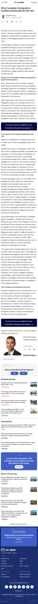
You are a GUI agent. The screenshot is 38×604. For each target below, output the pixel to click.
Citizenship (5, 415)
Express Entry (5, 387)
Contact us (18, 591)
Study (21, 561)
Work (3, 429)
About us (3, 574)
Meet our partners (25, 574)
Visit (21, 563)
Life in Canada (24, 566)
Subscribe (34, 2)
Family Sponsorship (7, 566)
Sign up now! (19, 542)
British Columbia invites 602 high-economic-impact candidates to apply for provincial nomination (13, 502)
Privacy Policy (33, 601)
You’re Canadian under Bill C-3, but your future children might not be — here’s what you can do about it (13, 411)
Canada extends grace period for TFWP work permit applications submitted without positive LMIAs (18, 426)
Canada (3, 561)
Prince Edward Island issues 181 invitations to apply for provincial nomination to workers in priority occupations (18, 444)
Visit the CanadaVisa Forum (19, 583)
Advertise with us (25, 577)
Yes (14, 373)
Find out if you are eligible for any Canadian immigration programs (18, 126)
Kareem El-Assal (10, 15)
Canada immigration (8, 359)
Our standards (5, 577)
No (23, 373)
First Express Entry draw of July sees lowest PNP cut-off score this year (13, 392)
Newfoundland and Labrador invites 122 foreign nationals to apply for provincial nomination (16, 434)
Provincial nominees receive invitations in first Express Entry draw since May (14, 401)
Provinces (4, 438)
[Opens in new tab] (6, 586)
